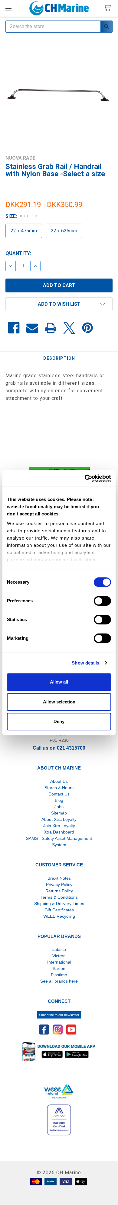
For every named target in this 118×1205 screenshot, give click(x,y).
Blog (59, 800)
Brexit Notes (59, 878)
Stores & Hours (59, 787)
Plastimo (59, 974)
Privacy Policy (59, 884)
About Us (59, 781)
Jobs (59, 806)
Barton (59, 968)
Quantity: (18, 253)
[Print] (50, 328)
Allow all (59, 681)
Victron (59, 955)
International (59, 962)
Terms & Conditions (59, 897)
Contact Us (59, 794)
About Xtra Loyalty (59, 819)
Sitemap (59, 813)
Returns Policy (59, 890)
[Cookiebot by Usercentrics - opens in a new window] (85, 478)
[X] (69, 328)
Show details (85, 662)
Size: (21, 216)
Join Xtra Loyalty (59, 825)
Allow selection (59, 701)
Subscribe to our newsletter (59, 1015)
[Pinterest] (87, 328)
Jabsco (59, 949)
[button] (59, 304)
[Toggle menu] (8, 8)
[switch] (102, 601)
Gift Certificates (59, 909)
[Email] (32, 328)
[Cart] (109, 8)
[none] (59, 94)
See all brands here (59, 981)
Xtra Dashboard (59, 832)
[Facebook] (13, 328)
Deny (59, 721)
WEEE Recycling (59, 916)
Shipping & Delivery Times (59, 903)
